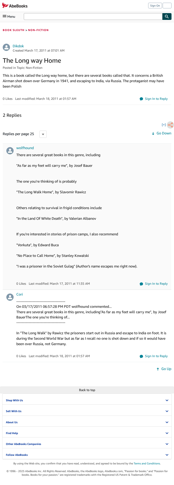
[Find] (167, 16)
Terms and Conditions (147, 463)
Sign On (155, 5)
